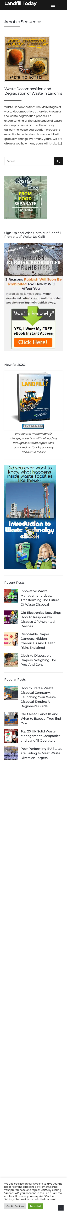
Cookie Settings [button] (15, 1206)
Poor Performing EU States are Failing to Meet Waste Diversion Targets (41, 753)
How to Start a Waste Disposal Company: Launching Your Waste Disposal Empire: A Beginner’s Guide (38, 697)
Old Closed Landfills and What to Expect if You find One (41, 718)
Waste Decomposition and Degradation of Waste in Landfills (33, 91)
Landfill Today (20, 3)
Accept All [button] (35, 1206)
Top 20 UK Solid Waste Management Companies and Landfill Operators (40, 736)
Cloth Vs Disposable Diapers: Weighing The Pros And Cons (38, 660)
